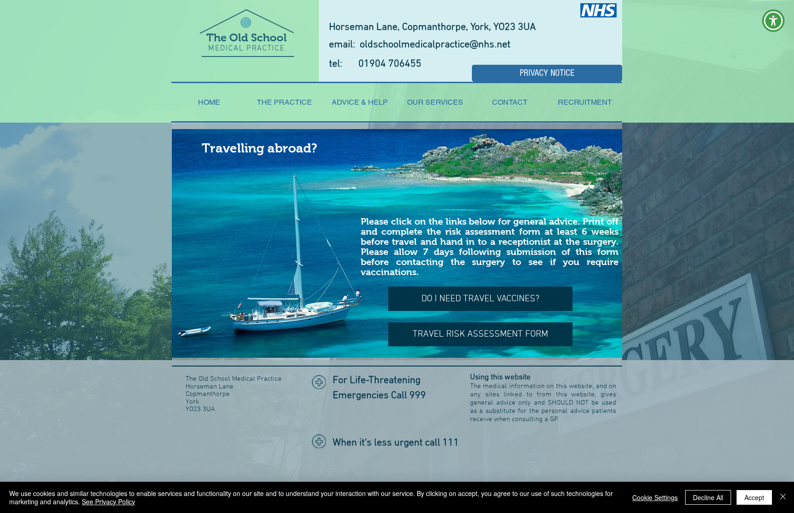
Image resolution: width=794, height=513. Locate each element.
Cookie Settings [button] (655, 497)
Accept (754, 497)
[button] (773, 20)
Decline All (708, 497)
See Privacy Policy (108, 501)
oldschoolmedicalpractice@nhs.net (435, 45)
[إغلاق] (782, 497)
